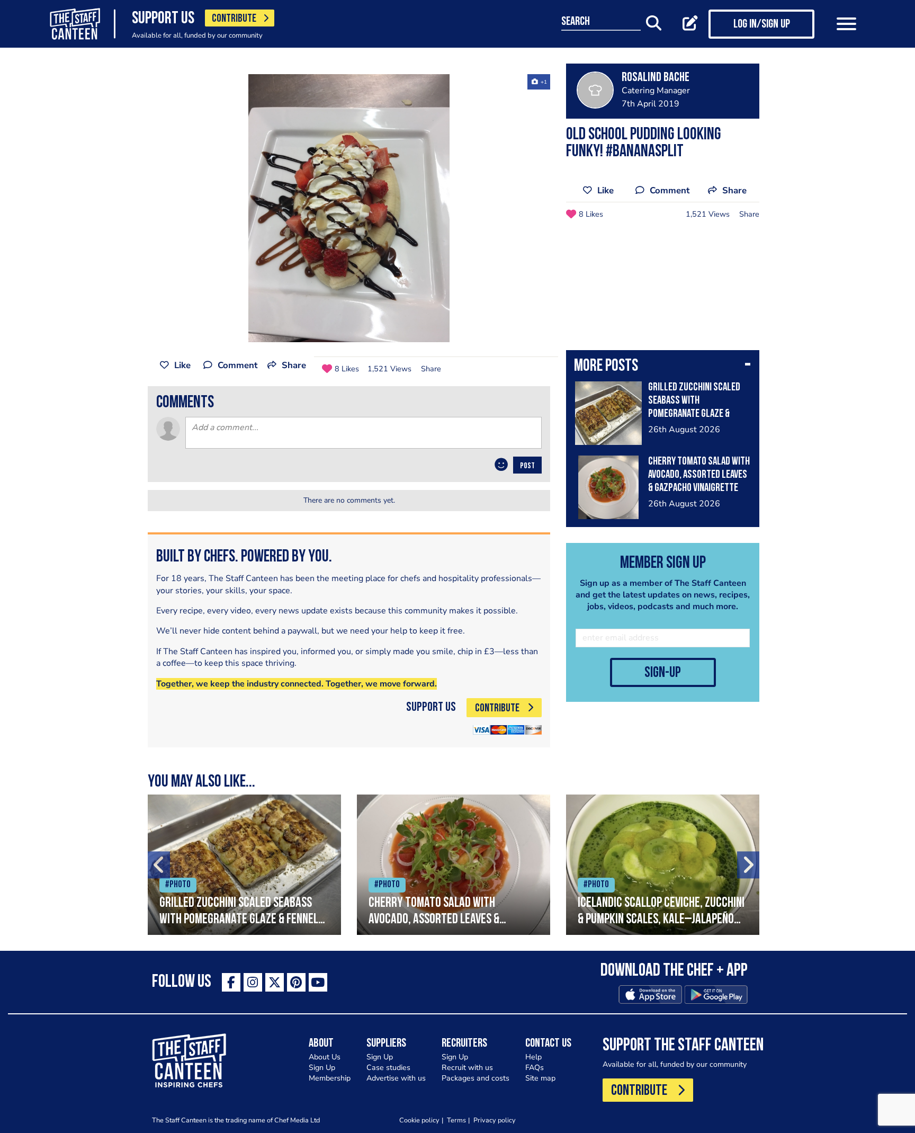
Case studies (388, 1068)
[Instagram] (253, 982)
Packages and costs (475, 1078)
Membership (330, 1078)
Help (533, 1057)
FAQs (534, 1068)
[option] (349, 208)
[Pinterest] (296, 982)
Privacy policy (494, 1120)
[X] (274, 982)
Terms (456, 1120)
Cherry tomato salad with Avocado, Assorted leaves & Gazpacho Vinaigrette (699, 475)
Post (527, 466)
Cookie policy (419, 1120)
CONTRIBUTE (234, 18)
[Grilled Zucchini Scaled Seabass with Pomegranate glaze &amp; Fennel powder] (244, 865)
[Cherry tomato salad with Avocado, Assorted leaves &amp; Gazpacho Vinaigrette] (453, 865)
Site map (540, 1078)
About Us (324, 1057)
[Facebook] (231, 982)
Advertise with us (396, 1078)
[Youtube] (318, 982)
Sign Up (322, 1068)
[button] (662, 367)
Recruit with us (467, 1068)
